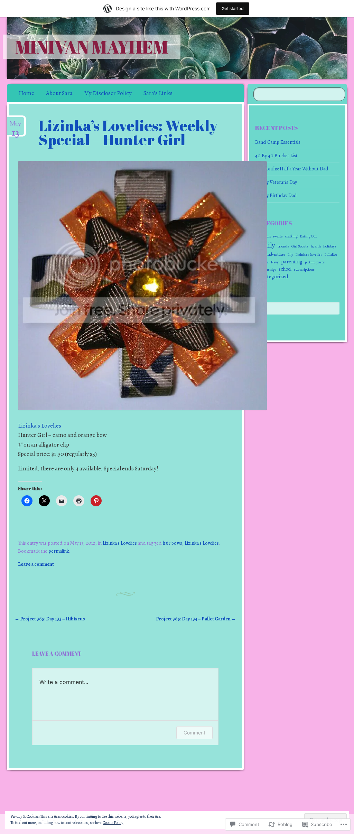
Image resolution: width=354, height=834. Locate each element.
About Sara (59, 93)
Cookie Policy (113, 822)
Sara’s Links (158, 93)
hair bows (172, 543)
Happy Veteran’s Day (276, 182)
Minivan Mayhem (91, 47)
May (15, 126)
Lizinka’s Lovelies (39, 426)
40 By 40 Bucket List (276, 155)
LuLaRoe (331, 254)
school (285, 269)
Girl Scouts (299, 246)
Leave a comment (36, 564)
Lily (290, 254)
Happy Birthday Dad (276, 195)
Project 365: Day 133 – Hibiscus (50, 618)
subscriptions (304, 269)
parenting (291, 261)
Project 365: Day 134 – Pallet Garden (196, 618)
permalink (58, 550)
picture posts (315, 262)
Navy (275, 262)
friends (283, 246)
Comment (194, 732)
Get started (233, 8)
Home (26, 93)
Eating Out (308, 236)
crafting (291, 236)
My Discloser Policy (108, 93)
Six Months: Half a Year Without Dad (291, 168)
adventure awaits (269, 236)
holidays (329, 246)
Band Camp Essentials (277, 142)
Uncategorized (272, 276)
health (316, 246)
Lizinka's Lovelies (120, 543)
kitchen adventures (270, 254)
